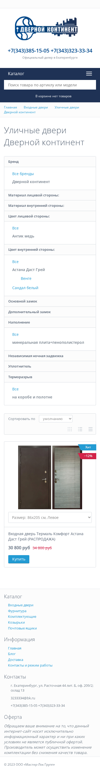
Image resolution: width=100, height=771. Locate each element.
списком (80, 429)
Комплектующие (22, 616)
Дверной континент (20, 112)
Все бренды (23, 173)
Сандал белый (25, 287)
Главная (10, 107)
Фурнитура (17, 610)
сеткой (70, 429)
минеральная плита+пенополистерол (48, 342)
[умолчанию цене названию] (56, 418)
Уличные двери (67, 107)
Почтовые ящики (22, 628)
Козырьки (16, 622)
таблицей (90, 429)
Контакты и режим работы (30, 665)
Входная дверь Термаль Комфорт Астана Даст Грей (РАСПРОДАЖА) (45, 536)
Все (15, 228)
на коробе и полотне (32, 396)
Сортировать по (21, 418)
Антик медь (23, 236)
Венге (25, 278)
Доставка (15, 659)
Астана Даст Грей (28, 269)
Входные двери (36, 107)
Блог (12, 653)
